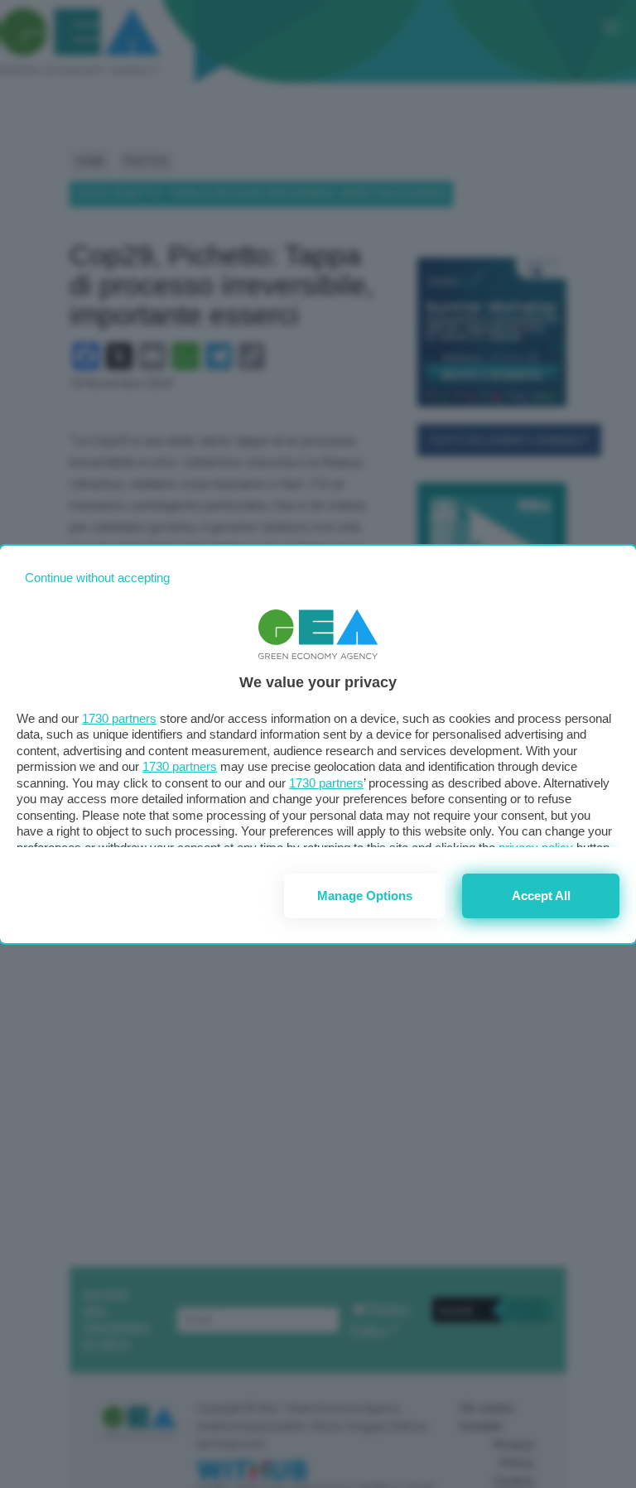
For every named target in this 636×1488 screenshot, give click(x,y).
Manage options (364, 895)
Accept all (541, 895)
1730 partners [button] (119, 718)
